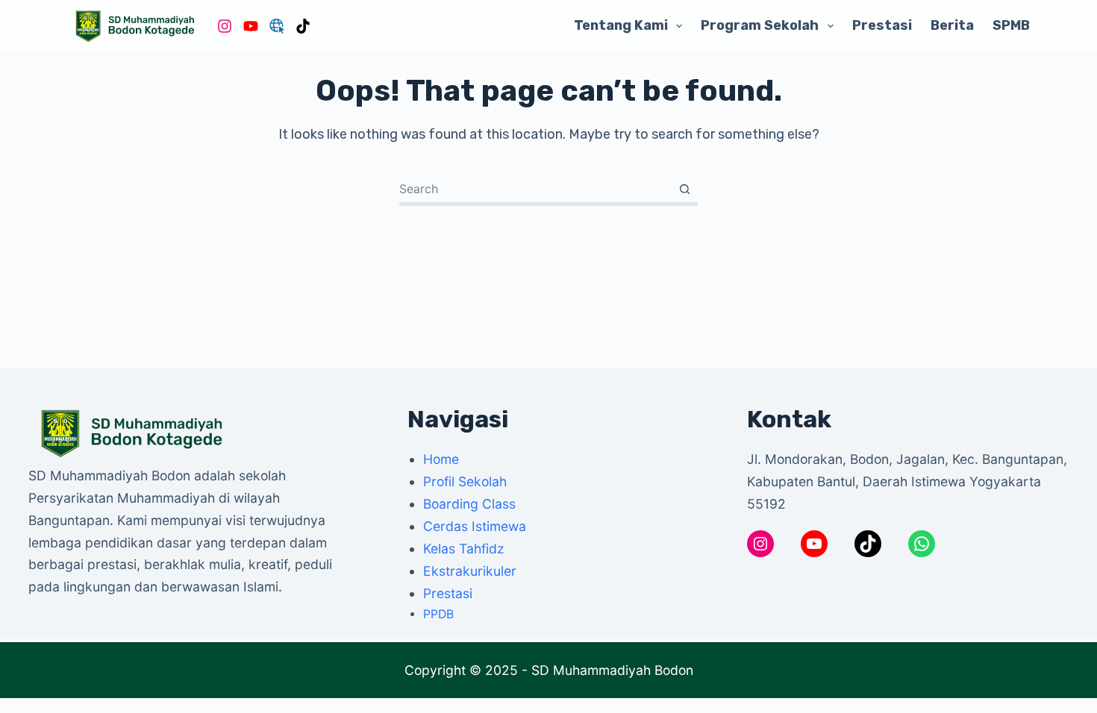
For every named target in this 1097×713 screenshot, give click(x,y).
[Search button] (685, 189)
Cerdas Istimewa (474, 526)
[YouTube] (250, 26)
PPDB (438, 614)
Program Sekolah (760, 25)
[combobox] (535, 189)
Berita (952, 25)
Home (441, 459)
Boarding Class (469, 504)
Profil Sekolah (465, 481)
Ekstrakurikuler (469, 571)
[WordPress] (276, 26)
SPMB (1011, 25)
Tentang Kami (621, 25)
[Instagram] (224, 26)
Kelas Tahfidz (463, 548)
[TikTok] (303, 26)
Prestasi (882, 25)
